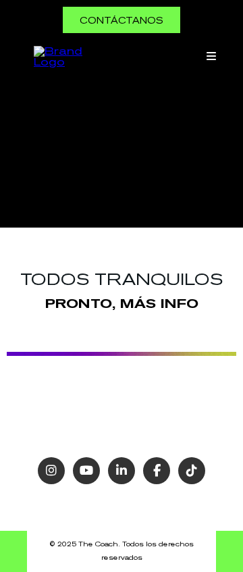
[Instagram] (51, 470)
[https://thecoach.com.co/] (61, 55)
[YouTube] (86, 470)
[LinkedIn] (121, 470)
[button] (209, 56)
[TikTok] (191, 470)
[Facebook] (156, 470)
